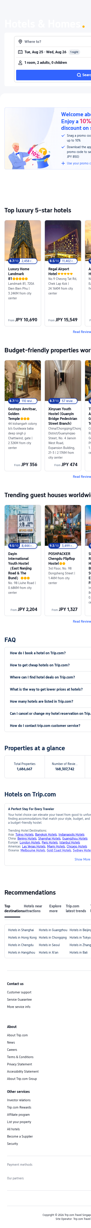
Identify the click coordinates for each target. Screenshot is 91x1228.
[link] (22, 273)
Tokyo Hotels (24, 834)
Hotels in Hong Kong (22, 937)
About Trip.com (17, 1035)
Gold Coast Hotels (59, 850)
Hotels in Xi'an (48, 952)
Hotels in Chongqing (53, 937)
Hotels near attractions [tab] (33, 908)
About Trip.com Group (22, 1079)
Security (12, 1143)
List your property (19, 1122)
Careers (12, 1050)
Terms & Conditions (20, 1057)
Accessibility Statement (23, 1071)
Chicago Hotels (77, 846)
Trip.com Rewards (19, 1107)
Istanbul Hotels (69, 842)
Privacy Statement (19, 1064)
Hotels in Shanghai (21, 930)
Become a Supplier (20, 1136)
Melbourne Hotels (33, 850)
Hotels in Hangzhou (21, 952)
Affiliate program (18, 1114)
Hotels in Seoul (49, 945)
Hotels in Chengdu (21, 945)
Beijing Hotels (26, 838)
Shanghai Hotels (49, 838)
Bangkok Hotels (46, 834)
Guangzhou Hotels (74, 838)
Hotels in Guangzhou (53, 930)
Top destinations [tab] (12, 908)
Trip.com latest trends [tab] (76, 908)
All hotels (13, 1129)
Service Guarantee (19, 999)
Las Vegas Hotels (33, 846)
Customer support (19, 992)
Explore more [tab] (55, 908)
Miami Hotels (56, 846)
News (11, 1042)
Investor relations (18, 1100)
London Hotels (30, 842)
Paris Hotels (50, 842)
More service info (18, 1007)
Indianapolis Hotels (71, 834)
